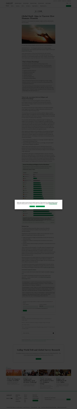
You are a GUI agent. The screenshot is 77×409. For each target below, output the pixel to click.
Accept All (32, 206)
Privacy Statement (53, 203)
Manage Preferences (40, 206)
